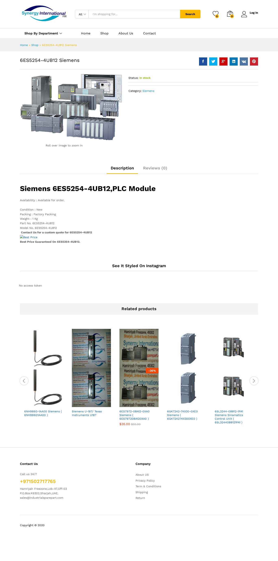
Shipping (142, 492)
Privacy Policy (145, 480)
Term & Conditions (148, 486)
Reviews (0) (155, 168)
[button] (56, 402)
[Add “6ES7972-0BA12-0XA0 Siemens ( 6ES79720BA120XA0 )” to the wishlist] (142, 402)
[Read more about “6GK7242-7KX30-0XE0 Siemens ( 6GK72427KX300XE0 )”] (171, 402)
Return (140, 498)
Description (122, 168)
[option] (44, 376)
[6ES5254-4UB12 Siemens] (203, 61)
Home (85, 33)
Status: (133, 77)
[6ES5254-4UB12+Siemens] (213, 61)
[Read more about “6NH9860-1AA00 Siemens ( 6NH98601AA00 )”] (28, 402)
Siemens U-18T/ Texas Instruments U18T (87, 413)
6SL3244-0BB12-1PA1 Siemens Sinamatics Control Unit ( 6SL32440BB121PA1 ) (229, 417)
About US (142, 474)
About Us (125, 33)
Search (190, 14)
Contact (149, 33)
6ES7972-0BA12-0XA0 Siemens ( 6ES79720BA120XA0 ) (134, 415)
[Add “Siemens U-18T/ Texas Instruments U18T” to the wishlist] (95, 402)
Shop (104, 33)
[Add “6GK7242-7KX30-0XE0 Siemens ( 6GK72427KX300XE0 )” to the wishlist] (190, 402)
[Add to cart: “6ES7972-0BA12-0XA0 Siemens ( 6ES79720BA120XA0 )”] (123, 402)
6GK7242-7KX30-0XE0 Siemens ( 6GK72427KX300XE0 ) (182, 415)
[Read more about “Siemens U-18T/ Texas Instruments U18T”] (76, 402)
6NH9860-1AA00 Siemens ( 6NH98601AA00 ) (43, 413)
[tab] (122, 170)
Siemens (148, 90)
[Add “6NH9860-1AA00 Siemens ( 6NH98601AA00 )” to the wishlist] (47, 402)
